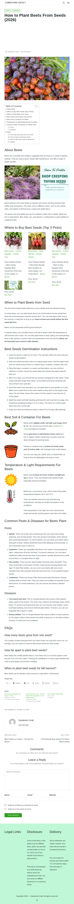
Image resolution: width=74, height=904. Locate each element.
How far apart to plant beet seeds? (20, 137)
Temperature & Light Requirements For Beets (22, 122)
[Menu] (68, 2)
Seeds (7, 10)
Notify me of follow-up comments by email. (23, 805)
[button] (23, 725)
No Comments (25, 52)
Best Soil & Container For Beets (18, 119)
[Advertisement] (37, 37)
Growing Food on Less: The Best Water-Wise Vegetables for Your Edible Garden (35, 695)
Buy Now (8, 295)
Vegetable (16, 10)
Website (52, 795)
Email (30, 795)
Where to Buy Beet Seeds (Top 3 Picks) (20, 111)
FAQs (9, 132)
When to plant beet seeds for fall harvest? (22, 139)
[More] (7, 277)
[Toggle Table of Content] (35, 106)
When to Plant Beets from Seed (17, 114)
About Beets (11, 109)
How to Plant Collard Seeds (55, 694)
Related (12, 142)
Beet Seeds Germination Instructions (19, 117)
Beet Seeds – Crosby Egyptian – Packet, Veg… (13, 254)
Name (7, 795)
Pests (12, 127)
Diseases (13, 129)
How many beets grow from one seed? (21, 134)
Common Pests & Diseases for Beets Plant (21, 125)
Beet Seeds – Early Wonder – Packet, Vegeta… (35, 254)
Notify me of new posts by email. (19, 809)
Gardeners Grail (26, 720)
